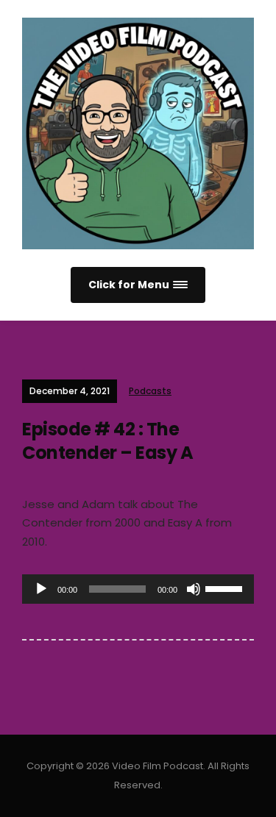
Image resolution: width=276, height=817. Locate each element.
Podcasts (150, 391)
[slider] (226, 587)
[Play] (41, 589)
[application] (138, 589)
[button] (138, 285)
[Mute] (193, 589)
